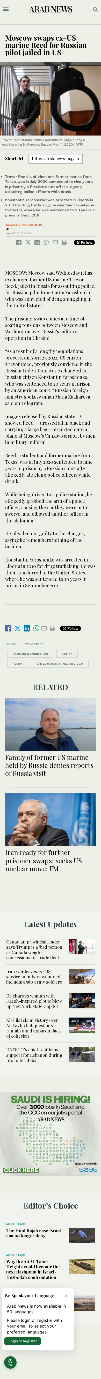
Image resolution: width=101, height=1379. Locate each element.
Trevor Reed (34, 644)
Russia (18, 663)
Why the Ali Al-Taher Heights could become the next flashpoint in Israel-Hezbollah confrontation (33, 1269)
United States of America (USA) (60, 663)
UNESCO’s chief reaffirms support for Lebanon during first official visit (34, 1055)
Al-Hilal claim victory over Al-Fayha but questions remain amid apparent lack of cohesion (33, 1028)
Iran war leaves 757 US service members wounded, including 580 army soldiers (34, 977)
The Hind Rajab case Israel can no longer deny (33, 1232)
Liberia (67, 653)
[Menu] (6, 9)
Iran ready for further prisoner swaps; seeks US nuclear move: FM (43, 860)
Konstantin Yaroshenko (30, 653)
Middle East (16, 1224)
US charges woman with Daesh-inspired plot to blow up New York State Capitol (34, 1001)
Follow (86, 242)
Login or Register (23, 1341)
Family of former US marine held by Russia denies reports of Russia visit (49, 765)
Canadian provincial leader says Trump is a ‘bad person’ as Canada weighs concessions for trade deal (35, 949)
